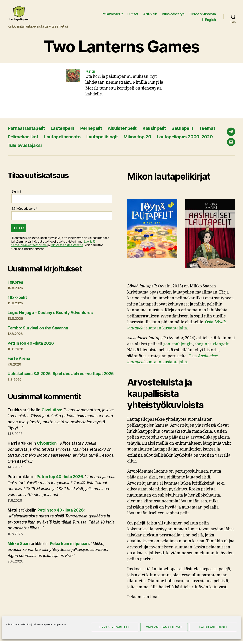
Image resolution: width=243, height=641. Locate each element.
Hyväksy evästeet (114, 627)
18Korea (15, 282)
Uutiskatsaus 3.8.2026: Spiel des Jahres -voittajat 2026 (61, 373)
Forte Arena (19, 358)
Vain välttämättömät (164, 627)
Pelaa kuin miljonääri (69, 543)
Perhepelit (91, 128)
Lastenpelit (62, 128)
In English (209, 20)
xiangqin (221, 344)
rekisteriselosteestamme (66, 245)
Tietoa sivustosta (202, 14)
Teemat (207, 128)
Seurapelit (182, 128)
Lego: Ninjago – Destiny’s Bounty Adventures (50, 312)
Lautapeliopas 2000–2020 (185, 137)
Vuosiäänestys (173, 14)
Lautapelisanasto (62, 137)
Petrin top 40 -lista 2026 (31, 343)
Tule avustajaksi (25, 145)
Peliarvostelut (112, 14)
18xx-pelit (17, 297)
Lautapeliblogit (102, 137)
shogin (201, 344)
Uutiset (132, 14)
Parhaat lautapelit (26, 128)
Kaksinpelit (154, 128)
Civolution (51, 410)
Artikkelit (150, 14)
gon (166, 344)
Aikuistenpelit (122, 128)
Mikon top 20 (137, 137)
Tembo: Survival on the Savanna (38, 328)
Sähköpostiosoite (24, 208)
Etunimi (16, 191)
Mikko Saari (19, 543)
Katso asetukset (213, 627)
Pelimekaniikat (23, 137)
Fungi (90, 71)
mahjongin (182, 344)
